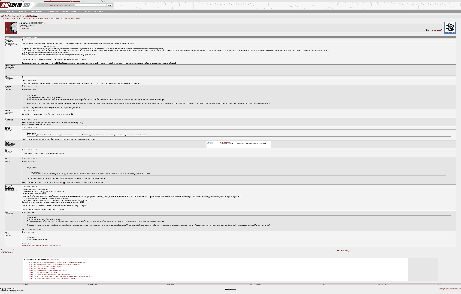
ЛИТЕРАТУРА (171, 284)
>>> (45, 23)
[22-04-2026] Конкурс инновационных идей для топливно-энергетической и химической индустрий (58, 262)
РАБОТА (325, 284)
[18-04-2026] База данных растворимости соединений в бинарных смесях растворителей (54, 264)
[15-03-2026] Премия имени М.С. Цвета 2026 (42, 268)
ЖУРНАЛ (25, 284)
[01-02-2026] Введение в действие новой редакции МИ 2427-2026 (48, 270)
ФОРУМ (439, 284)
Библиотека (23, 11)
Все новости (55, 259)
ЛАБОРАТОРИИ (92, 284)
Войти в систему (37, 18)
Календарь (76, 11)
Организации (52, 11)
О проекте (98, 11)
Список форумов (23, 18)
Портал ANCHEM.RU (27, 16)
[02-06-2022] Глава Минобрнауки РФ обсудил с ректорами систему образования (52, 278)
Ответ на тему (434, 30)
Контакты (457, 289)
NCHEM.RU (5, 16)
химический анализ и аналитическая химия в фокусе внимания (62, 1)
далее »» (29, 28)
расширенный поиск (65, 5)
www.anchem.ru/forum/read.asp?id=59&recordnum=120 (41, 245)
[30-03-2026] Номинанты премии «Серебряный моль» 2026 (46, 266)
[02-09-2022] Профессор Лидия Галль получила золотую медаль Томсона (50, 274)
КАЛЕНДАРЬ (382, 284)
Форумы (87, 11)
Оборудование (37, 11)
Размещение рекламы (446, 289)
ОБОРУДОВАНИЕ (255, 284)
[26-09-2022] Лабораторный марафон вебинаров (43, 272)
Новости (10, 11)
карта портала (54, 5)
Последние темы (68, 18)
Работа (65, 11)
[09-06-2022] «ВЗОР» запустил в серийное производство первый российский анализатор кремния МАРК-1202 (61, 276)
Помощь (58, 18)
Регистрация (48, 18)
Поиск (78, 18)
